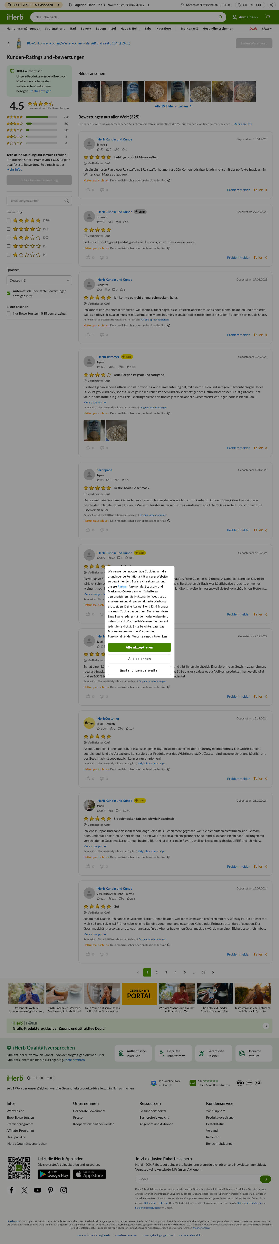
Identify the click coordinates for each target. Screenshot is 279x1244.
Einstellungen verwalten (139, 670)
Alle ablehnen (139, 658)
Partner (123, 586)
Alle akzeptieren (139, 647)
